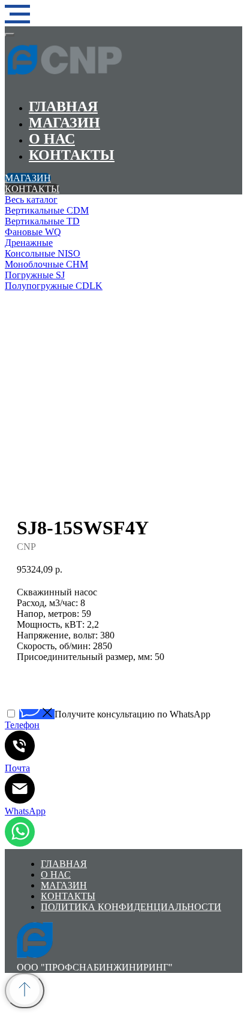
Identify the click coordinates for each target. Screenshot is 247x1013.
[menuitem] (123, 199)
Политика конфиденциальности (131, 907)
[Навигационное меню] (17, 14)
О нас (52, 139)
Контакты (72, 155)
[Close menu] (9, 34)
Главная (63, 106)
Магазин (64, 122)
